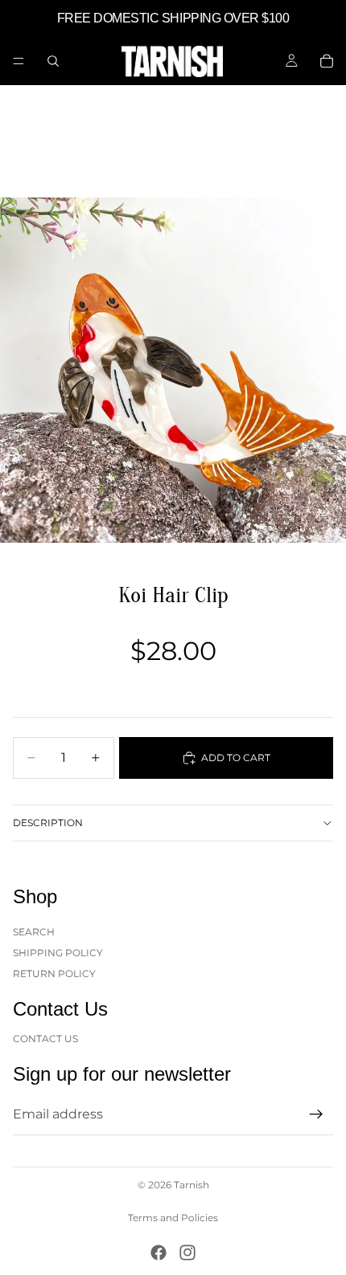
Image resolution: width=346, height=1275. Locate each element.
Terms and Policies (173, 1218)
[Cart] (326, 61)
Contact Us (45, 1038)
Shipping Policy (58, 953)
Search (34, 931)
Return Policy (54, 973)
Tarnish (191, 1185)
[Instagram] (187, 1252)
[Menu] (18, 61)
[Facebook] (158, 1252)
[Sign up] (316, 1114)
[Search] (53, 61)
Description (48, 823)
